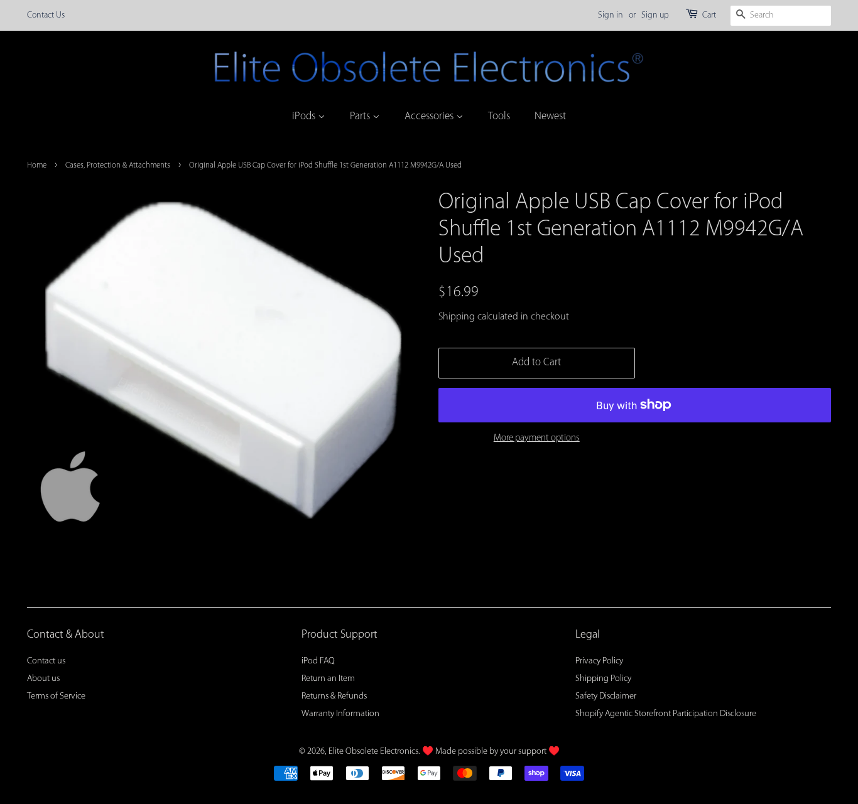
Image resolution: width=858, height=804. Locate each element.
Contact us (46, 661)
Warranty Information (340, 714)
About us (43, 678)
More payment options (537, 438)
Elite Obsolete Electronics (373, 751)
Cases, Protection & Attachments (117, 165)
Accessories (430, 116)
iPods (305, 116)
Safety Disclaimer (605, 696)
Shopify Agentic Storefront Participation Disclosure (665, 714)
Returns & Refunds (334, 696)
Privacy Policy (599, 661)
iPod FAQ (318, 661)
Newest (550, 116)
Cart (709, 15)
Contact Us (46, 15)
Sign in (610, 15)
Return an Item (328, 678)
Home (36, 165)
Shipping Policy (603, 678)
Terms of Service (56, 696)
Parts (361, 116)
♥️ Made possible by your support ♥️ (491, 751)
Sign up (655, 15)
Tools (499, 116)
